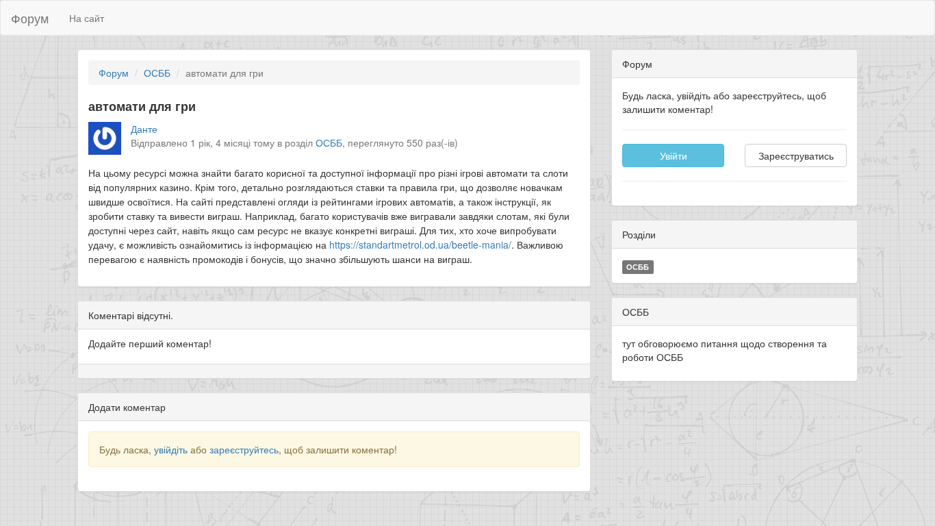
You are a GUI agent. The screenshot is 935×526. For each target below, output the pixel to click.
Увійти (673, 155)
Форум (30, 18)
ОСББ (157, 72)
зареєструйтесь (244, 449)
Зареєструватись (796, 155)
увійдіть (171, 449)
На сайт (86, 18)
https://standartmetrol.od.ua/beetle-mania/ (420, 244)
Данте (144, 129)
